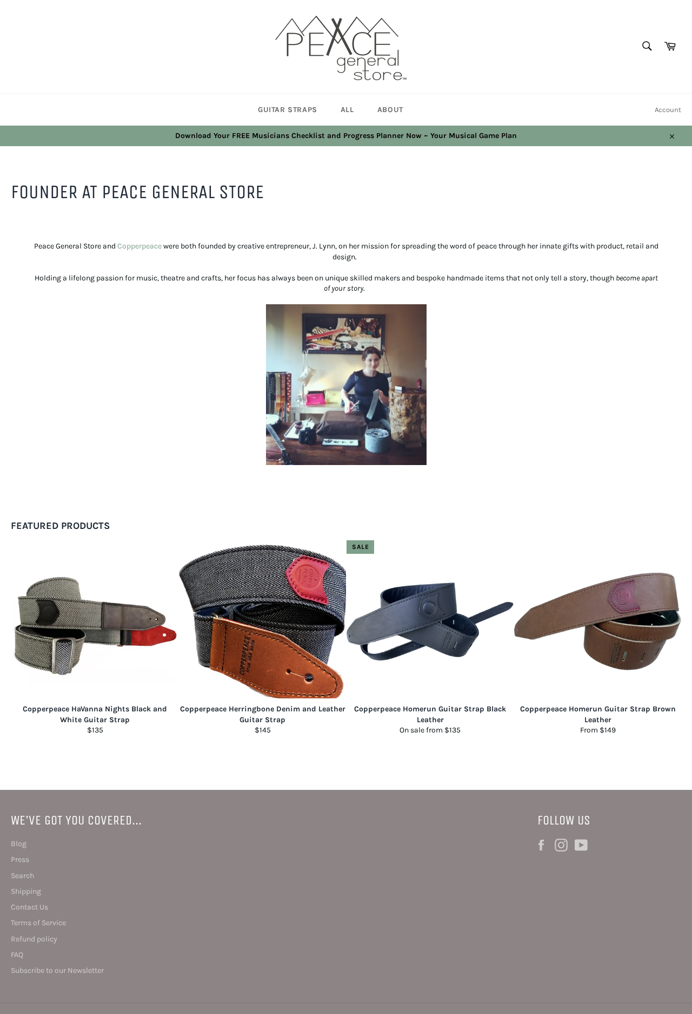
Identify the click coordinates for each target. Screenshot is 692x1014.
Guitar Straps (287, 109)
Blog (18, 843)
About (390, 109)
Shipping (26, 891)
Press (20, 859)
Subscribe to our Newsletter (57, 970)
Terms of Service (38, 922)
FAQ (17, 954)
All (347, 109)
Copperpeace (139, 246)
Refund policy (34, 939)
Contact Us (29, 907)
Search (22, 875)
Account (668, 110)
